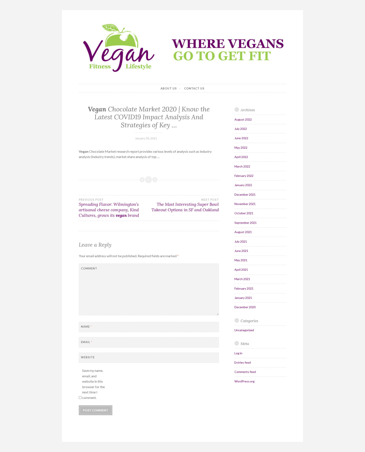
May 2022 (240, 147)
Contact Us (194, 88)
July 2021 (240, 241)
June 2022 (241, 138)
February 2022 (243, 175)
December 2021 (245, 194)
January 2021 (243, 298)
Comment (89, 268)
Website (88, 357)
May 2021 (240, 260)
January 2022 (243, 185)
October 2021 (243, 213)
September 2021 (245, 222)
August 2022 (243, 119)
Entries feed (242, 362)
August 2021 (243, 232)
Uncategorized (244, 330)
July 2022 (240, 129)
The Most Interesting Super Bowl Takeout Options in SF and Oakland (185, 205)
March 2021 (242, 279)
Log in (238, 353)
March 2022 (242, 166)
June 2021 (241, 251)
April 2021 (241, 269)
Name (86, 326)
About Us (169, 88)
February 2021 (243, 288)
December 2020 (245, 307)
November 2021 (245, 204)
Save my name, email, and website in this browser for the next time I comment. (93, 384)
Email (86, 342)
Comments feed (245, 372)
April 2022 (241, 157)
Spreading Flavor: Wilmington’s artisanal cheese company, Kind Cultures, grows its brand (109, 208)
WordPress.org (244, 381)
